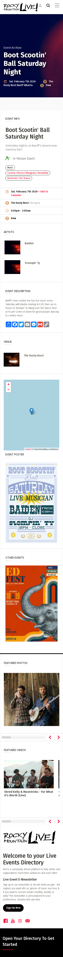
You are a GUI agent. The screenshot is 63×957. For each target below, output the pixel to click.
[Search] (48, 5)
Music (10, 167)
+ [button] (8, 384)
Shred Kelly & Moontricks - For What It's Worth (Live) (28, 793)
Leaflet (28, 449)
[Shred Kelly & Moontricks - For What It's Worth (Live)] (29, 774)
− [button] (8, 389)
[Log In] (40, 5)
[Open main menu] (56, 6)
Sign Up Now (13, 907)
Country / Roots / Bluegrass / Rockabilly (27, 173)
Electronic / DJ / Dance (18, 178)
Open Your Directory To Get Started (28, 941)
